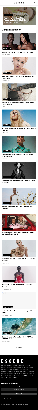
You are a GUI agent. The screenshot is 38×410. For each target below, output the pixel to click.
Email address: (19, 387)
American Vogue (8, 307)
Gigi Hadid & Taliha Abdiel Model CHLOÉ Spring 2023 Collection (19, 129)
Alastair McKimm (8, 229)
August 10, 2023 (7, 54)
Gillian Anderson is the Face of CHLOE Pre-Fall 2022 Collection (18, 260)
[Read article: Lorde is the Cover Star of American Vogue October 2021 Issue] (19, 300)
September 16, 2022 (7, 211)
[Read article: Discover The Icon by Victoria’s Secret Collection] (19, 41)
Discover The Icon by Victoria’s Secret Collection (17, 52)
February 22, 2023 (7, 132)
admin (6, 22)
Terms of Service (12, 377)
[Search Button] (35, 2)
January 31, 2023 (7, 158)
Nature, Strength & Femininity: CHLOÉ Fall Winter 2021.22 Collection (17, 338)
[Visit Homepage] (19, 2)
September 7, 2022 (7, 237)
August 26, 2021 (7, 341)
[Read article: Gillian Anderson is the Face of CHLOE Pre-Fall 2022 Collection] (19, 248)
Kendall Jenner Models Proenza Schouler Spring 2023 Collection (17, 155)
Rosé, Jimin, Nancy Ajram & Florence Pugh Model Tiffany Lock (18, 77)
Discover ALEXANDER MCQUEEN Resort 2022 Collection (17, 286)
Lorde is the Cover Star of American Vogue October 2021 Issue (18, 312)
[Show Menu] (2, 2)
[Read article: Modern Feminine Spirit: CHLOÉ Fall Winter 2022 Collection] (19, 196)
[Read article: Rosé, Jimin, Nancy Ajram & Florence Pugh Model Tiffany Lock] (19, 66)
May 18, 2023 (6, 106)
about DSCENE (29, 375)
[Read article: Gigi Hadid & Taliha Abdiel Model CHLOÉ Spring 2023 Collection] (19, 118)
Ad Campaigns (7, 48)
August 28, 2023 (14, 22)
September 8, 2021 (7, 315)
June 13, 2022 (6, 263)
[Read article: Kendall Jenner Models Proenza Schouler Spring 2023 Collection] (19, 144)
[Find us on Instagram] (7, 399)
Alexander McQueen (9, 281)
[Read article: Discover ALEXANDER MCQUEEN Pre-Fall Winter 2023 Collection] (19, 92)
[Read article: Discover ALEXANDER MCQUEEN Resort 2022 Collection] (19, 274)
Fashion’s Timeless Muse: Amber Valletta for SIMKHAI (15, 19)
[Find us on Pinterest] (10, 399)
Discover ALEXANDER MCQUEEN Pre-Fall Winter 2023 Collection (18, 103)
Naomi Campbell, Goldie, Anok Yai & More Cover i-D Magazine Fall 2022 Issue (18, 234)
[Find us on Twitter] (4, 399)
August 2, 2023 (6, 80)
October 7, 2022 (7, 185)
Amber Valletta (8, 15)
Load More (19, 347)
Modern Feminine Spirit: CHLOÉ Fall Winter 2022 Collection (17, 208)
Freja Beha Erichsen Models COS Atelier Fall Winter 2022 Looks (18, 182)
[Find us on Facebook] (1, 399)
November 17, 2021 (7, 289)
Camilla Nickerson (8, 177)
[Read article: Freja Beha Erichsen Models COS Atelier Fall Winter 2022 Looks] (19, 170)
